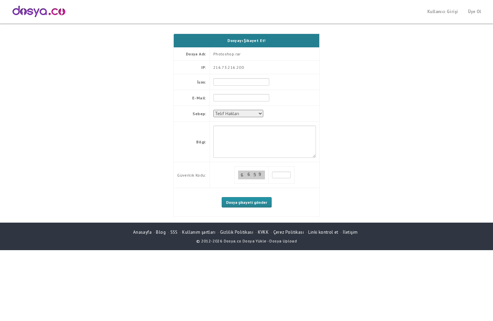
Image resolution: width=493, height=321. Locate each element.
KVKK (263, 232)
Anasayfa (142, 232)
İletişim (350, 232)
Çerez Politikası (288, 232)
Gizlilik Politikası (236, 232)
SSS (174, 232)
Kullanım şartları (198, 232)
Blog (161, 232)
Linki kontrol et (323, 232)
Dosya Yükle (254, 240)
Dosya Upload (283, 240)
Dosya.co (232, 240)
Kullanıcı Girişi (442, 11)
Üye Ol (474, 11)
